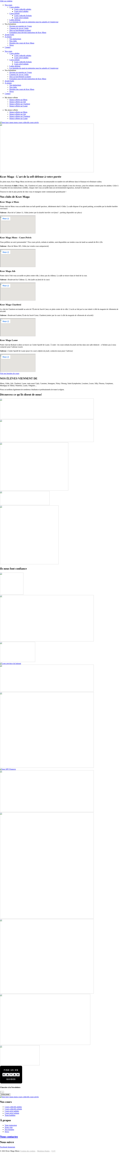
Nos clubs (13, 41)
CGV (53, 1151)
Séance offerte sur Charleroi (19, 104)
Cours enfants (14, 13)
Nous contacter (9, 1136)
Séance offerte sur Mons (18, 100)
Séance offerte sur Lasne (18, 106)
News (11, 45)
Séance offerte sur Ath (17, 102)
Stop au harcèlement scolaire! (20, 30)
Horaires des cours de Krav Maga (21, 43)
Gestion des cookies (28, 1151)
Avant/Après (9, 35)
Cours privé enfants (21, 18)
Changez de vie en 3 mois (18, 28)
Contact (7, 47)
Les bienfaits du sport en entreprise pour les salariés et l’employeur (33, 22)
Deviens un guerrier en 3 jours (20, 26)
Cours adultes (14, 7)
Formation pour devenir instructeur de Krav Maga (27, 32)
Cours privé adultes (21, 11)
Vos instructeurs (15, 39)
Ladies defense (14, 20)
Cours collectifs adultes (22, 9)
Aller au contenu (6, 1)
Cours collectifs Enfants (23, 16)
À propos (8, 37)
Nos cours (8, 5)
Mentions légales (43, 1151)
